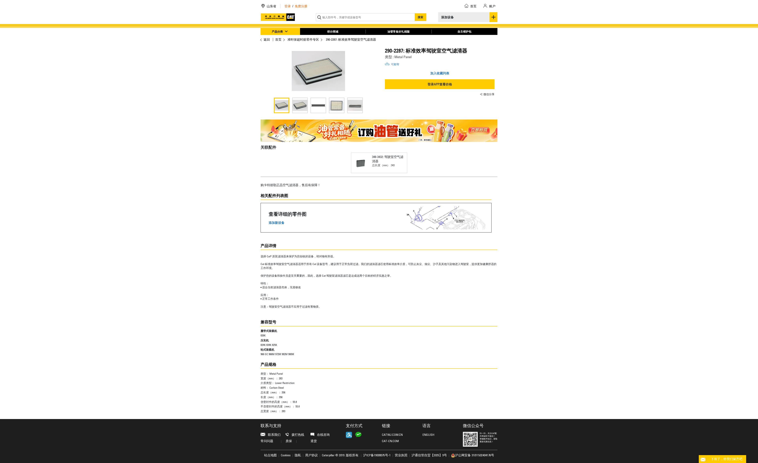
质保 (289, 441)
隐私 (298, 455)
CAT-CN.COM (390, 441)
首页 (278, 39)
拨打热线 (297, 435)
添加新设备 (276, 222)
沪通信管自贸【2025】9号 (429, 455)
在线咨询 (323, 435)
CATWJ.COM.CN (392, 435)
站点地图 (270, 455)
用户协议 (311, 455)
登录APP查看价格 (440, 84)
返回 (267, 39)
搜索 (420, 17)
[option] (318, 71)
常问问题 (267, 441)
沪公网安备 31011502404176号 (474, 455)
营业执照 (401, 455)
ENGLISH (428, 435)
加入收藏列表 (439, 73)
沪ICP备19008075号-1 (377, 455)
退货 (314, 441)
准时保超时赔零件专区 (303, 39)
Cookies (286, 455)
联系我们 (273, 435)
